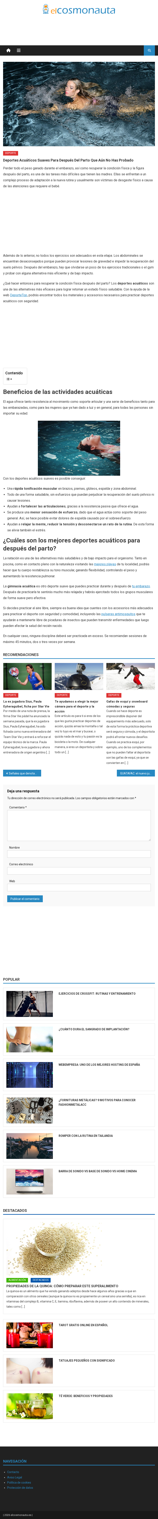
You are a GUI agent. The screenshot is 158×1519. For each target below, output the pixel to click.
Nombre (14, 847)
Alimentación (17, 1280)
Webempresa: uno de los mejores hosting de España (99, 1064)
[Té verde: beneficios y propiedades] (29, 1406)
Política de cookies (19, 1482)
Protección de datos (20, 1487)
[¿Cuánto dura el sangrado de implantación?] (29, 1039)
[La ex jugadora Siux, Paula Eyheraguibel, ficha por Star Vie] (27, 676)
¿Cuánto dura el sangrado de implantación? (94, 1029)
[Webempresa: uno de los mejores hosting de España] (29, 1075)
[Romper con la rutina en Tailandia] (29, 1146)
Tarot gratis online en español (83, 1325)
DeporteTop (18, 295)
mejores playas (105, 564)
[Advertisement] (107, 24)
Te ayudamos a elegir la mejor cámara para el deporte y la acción (76, 706)
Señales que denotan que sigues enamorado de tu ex (25, 773)
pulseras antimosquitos (118, 614)
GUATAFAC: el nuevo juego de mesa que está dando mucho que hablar (137, 773)
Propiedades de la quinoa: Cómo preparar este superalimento (62, 1286)
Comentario (18, 807)
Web (12, 881)
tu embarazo (141, 586)
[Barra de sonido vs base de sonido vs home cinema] (29, 1181)
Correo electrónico (21, 864)
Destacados (15, 1210)
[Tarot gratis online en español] (29, 1335)
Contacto (13, 1472)
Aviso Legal (14, 1477)
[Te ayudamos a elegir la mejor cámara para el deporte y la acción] (79, 676)
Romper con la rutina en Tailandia (86, 1135)
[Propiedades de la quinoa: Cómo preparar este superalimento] (78, 1248)
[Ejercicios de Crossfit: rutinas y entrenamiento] (29, 1004)
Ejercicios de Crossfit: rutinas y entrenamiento (97, 993)
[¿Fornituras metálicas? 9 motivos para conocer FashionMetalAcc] (29, 1110)
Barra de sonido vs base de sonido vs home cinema (98, 1171)
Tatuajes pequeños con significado (87, 1360)
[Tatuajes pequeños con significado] (29, 1371)
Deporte (10, 153)
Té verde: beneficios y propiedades (86, 1396)
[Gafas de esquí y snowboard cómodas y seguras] (130, 676)
